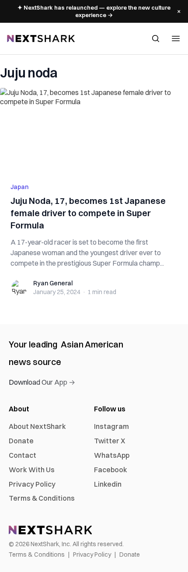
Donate (21, 440)
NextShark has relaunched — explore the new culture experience (94, 11)
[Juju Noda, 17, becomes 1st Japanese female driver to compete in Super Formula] (94, 130)
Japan (19, 187)
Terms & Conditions (42, 498)
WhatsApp (111, 455)
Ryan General (53, 283)
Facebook (110, 469)
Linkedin (108, 484)
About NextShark (37, 426)
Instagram (111, 426)
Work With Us (32, 469)
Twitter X (109, 440)
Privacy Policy (32, 484)
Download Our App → (42, 382)
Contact (22, 455)
